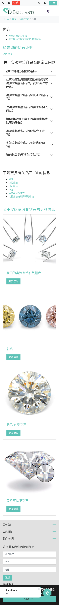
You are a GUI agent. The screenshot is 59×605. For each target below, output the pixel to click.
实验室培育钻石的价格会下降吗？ (25, 133)
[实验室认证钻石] (29, 468)
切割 (11, 179)
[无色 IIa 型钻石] (29, 392)
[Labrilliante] (18, 11)
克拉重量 (13, 182)
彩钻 (9, 349)
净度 (11, 189)
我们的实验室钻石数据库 (23, 273)
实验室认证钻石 (17, 500)
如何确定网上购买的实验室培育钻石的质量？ (27, 121)
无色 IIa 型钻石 (16, 424)
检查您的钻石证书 (18, 35)
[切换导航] (54, 10)
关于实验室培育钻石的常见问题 (25, 39)
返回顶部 (7, 54)
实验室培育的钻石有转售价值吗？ (25, 145)
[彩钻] (29, 316)
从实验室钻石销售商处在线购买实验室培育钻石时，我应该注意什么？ (27, 83)
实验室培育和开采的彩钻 (21, 196)
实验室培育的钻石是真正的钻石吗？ (27, 97)
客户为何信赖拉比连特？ (22, 71)
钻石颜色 (13, 186)
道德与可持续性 (17, 193)
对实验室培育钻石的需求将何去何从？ (27, 109)
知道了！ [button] (29, 599)
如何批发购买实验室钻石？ (24, 155)
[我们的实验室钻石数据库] (29, 240)
